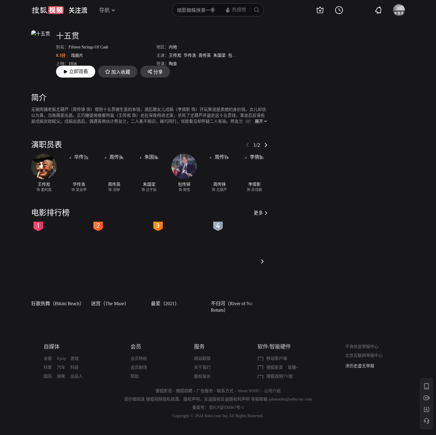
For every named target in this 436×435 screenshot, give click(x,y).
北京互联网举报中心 (364, 355)
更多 (258, 212)
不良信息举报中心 (361, 346)
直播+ (293, 367)
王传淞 (175, 55)
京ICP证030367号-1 (226, 407)
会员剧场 (139, 367)
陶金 (173, 64)
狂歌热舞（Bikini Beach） (57, 303)
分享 (158, 72)
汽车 (61, 367)
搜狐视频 (47, 10)
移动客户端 (276, 358)
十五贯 (67, 36)
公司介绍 (272, 391)
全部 (48, 358)
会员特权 (139, 358)
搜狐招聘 (184, 391)
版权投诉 (202, 376)
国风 (48, 376)
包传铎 (234, 55)
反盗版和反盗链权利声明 (227, 399)
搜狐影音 (274, 367)
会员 (136, 347)
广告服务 (204, 391)
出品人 (76, 376)
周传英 (204, 55)
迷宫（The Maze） (110, 303)
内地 (173, 47)
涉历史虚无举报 (359, 366)
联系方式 (225, 391)
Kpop (61, 358)
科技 (74, 367)
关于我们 (202, 367)
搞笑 (61, 376)
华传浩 (190, 55)
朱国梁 (219, 55)
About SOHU (248, 391)
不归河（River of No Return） (231, 307)
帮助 (135, 376)
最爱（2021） (165, 303)
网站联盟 (202, 358)
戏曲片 (77, 55)
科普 (48, 367)
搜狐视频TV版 (279, 376)
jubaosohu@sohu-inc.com (290, 399)
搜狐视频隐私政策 (162, 399)
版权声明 (191, 399)
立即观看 (78, 71)
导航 (104, 10)
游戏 (74, 358)
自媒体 (52, 347)
